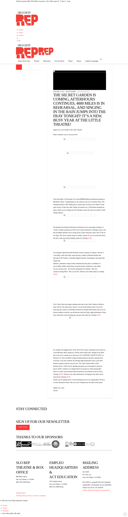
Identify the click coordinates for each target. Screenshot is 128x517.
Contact (21, 35)
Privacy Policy (27, 496)
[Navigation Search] (101, 59)
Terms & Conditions (39, 496)
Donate (21, 30)
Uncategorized (83, 91)
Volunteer (6, 511)
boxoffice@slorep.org (23, 485)
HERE (90, 238)
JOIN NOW (22, 427)
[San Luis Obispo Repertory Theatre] (27, 18)
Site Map (19, 496)
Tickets (21, 32)
